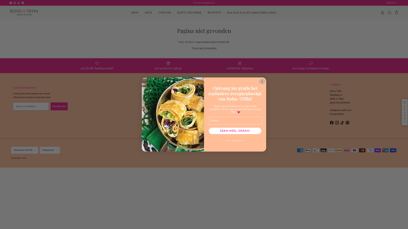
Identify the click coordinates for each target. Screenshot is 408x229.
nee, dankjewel (235, 140)
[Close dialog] (262, 81)
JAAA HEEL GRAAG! (235, 130)
